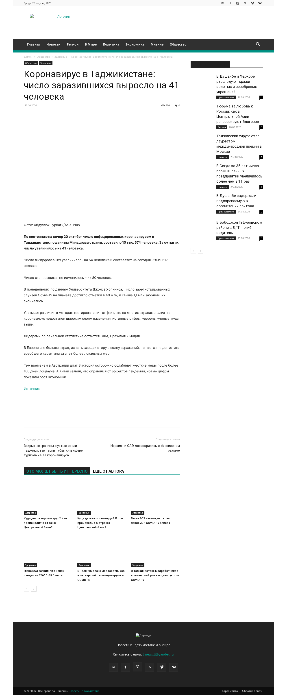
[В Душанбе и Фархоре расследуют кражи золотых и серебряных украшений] (202, 85)
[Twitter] (245, 3)
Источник (32, 389)
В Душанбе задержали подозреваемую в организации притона (236, 200)
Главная (33, 44)
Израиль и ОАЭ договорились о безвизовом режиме (145, 448)
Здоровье (60, 57)
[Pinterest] (59, 115)
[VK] (38, 115)
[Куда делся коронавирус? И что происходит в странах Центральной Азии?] (48, 498)
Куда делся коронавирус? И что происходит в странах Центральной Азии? (46, 523)
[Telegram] (110, 115)
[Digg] (131, 115)
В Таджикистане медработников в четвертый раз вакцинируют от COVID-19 (101, 575)
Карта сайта (230, 691)
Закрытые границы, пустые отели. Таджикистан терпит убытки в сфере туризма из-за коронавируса (53, 450)
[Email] (172, 115)
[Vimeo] (252, 3)
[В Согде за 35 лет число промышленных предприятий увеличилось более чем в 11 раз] (202, 174)
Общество (178, 44)
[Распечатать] (182, 115)
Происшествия (226, 97)
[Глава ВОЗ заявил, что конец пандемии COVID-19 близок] (155, 498)
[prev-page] (26, 589)
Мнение (157, 44)
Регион (72, 44)
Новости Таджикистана (84, 691)
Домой (28, 57)
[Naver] (162, 115)
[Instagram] (237, 3)
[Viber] (152, 115)
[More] (193, 418)
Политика (111, 44)
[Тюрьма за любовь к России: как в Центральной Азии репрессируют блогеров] (202, 115)
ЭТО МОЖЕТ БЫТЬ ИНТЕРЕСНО (57, 471)
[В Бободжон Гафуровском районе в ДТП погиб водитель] (202, 231)
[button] (257, 45)
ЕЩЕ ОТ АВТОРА (108, 471)
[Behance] (223, 3)
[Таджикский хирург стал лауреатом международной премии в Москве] (202, 144)
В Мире (91, 44)
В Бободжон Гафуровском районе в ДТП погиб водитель (239, 227)
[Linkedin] (79, 115)
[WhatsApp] (69, 115)
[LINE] (141, 115)
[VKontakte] (260, 3)
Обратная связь (252, 691)
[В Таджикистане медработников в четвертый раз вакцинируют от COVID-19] (101, 550)
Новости (53, 44)
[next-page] (34, 589)
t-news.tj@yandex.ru (158, 654)
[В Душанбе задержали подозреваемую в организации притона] (202, 204)
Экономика (135, 44)
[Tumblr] (100, 115)
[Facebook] (230, 3)
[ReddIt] (90, 115)
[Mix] (121, 115)
